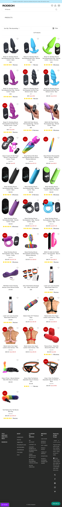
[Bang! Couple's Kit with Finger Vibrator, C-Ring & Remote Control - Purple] (10, 145)
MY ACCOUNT (31, 441)
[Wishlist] (52, 5)
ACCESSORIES (20, 447)
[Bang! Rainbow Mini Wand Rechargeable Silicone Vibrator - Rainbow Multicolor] (31, 145)
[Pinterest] (55, 483)
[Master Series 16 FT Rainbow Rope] (31, 305)
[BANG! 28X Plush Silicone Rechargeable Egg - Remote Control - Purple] (51, 111)
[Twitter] (55, 475)
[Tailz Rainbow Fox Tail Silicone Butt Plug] (10, 399)
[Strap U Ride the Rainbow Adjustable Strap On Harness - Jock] (31, 367)
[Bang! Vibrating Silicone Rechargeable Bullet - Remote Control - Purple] (10, 207)
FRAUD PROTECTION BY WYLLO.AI (32, 455)
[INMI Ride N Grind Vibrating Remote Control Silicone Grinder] (10, 275)
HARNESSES (20, 437)
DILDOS (19, 439)
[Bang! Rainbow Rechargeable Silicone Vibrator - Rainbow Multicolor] (51, 145)
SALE (18, 455)
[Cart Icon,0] (55, 5)
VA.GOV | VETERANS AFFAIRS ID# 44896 (44, 461)
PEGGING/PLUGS (20, 445)
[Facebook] (55, 479)
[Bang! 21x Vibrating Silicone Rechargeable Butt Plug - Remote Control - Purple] (10, 77)
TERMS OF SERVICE (43, 452)
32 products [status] (36, 32)
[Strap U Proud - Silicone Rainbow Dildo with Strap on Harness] (10, 367)
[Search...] (56, 9)
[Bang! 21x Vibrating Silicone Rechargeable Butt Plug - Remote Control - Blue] (31, 46)
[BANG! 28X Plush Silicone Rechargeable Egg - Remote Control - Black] (31, 111)
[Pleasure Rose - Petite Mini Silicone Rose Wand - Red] (51, 335)
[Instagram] (55, 487)
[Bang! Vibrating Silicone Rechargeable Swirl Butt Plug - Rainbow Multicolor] (31, 241)
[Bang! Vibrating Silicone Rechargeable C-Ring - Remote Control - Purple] (10, 241)
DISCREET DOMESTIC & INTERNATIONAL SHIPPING (32, 449)
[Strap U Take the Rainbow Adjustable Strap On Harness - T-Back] (51, 367)
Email (55, 440)
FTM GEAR (19, 452)
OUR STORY (44, 439)
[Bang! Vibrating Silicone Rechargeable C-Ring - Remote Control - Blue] (51, 207)
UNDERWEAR (20, 450)
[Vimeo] (55, 491)
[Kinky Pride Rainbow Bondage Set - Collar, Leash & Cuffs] (31, 275)
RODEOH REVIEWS (43, 442)
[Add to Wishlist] (17, 39)
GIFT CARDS (44, 445)
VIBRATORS (20, 442)
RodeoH (33, 504)
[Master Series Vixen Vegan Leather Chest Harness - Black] (51, 305)
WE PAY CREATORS (31, 466)
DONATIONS (44, 456)
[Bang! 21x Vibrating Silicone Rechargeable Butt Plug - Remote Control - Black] (10, 46)
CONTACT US (32, 444)
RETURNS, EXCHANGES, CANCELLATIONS (32, 461)
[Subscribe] (58, 440)
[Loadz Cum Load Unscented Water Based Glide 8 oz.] (51, 275)
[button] (55, 503)
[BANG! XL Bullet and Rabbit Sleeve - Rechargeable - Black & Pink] (51, 241)
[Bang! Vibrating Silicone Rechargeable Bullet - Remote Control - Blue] (31, 176)
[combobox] (31, 9)
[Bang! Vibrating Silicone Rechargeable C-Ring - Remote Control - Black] (31, 207)
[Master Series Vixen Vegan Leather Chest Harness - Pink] (10, 335)
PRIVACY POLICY (43, 448)
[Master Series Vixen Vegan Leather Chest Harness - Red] (31, 335)
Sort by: (11, 28)
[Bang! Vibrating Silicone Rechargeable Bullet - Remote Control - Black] (10, 176)
